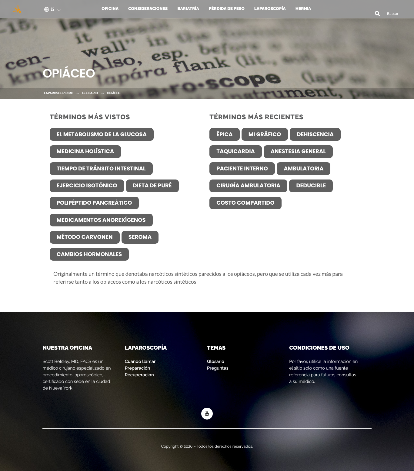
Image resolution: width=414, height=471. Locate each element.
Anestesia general (298, 151)
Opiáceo (114, 93)
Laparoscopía (146, 348)
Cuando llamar (140, 361)
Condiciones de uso (319, 348)
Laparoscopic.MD (58, 93)
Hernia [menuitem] (303, 8)
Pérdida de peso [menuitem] (227, 8)
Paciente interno (242, 169)
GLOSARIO (90, 93)
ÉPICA (224, 134)
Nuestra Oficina (67, 348)
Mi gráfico (265, 134)
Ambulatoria (303, 169)
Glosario (215, 361)
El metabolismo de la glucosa (102, 134)
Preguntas (218, 368)
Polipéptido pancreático (94, 203)
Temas (216, 348)
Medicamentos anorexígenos (101, 220)
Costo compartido (245, 203)
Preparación (137, 368)
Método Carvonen (85, 237)
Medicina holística (85, 151)
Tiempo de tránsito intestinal (101, 169)
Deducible (311, 185)
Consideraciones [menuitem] (148, 8)
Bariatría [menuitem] (188, 8)
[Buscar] (375, 13)
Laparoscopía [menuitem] (270, 8)
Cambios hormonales (89, 254)
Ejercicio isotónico (87, 185)
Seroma (140, 237)
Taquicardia (235, 151)
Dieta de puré (152, 185)
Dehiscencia (315, 134)
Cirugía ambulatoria (248, 185)
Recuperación (139, 374)
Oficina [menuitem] (110, 8)
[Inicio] (15, 9)
